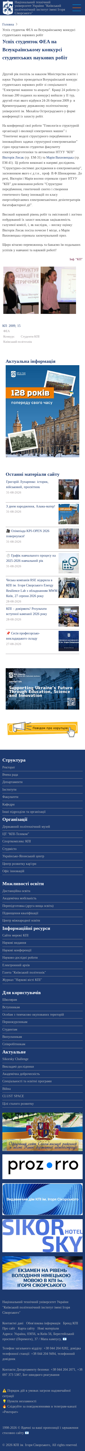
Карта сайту (26, 1328)
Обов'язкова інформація (43, 1323)
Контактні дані (12, 1323)
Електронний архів (16, 965)
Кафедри (8, 804)
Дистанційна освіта (16, 891)
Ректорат (8, 767)
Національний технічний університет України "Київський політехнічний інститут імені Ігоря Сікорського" (40, 7)
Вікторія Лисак (13, 157)
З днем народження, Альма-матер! (30, 506)
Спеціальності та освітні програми (27, 1081)
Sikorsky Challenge (15, 1059)
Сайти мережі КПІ (15, 935)
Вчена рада (10, 774)
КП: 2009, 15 (11, 326)
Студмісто (9, 849)
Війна (6, 1089)
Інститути (9, 789)
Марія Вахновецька (60, 157)
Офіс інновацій (13, 871)
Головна (8, 24)
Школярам (9, 999)
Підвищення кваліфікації (20, 913)
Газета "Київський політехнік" (24, 972)
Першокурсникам (14, 1022)
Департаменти (12, 782)
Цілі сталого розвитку (18, 1103)
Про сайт (8, 1328)
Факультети (10, 797)
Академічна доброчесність (21, 1074)
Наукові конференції (16, 950)
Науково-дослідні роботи (20, 957)
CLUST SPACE (13, 1096)
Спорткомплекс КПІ (16, 841)
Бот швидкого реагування (41, 1375)
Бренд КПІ (70, 1323)
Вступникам (11, 1007)
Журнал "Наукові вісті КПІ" (22, 980)
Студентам (9, 1029)
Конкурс (9, 336)
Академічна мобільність (19, 898)
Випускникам (12, 1037)
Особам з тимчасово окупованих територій (33, 1014)
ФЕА (6, 331)
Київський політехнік (17, 341)
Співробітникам (13, 1044)
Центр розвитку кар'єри (19, 864)
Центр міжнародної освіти (21, 920)
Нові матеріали (48, 1328)
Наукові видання (14, 942)
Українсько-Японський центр (23, 856)
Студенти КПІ (30, 336)
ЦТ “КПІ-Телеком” (15, 834)
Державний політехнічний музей (26, 826)
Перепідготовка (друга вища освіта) (28, 906)
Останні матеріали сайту (33, 474)
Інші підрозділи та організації (24, 812)
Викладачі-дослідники (18, 1066)
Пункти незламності (21, 1401)
